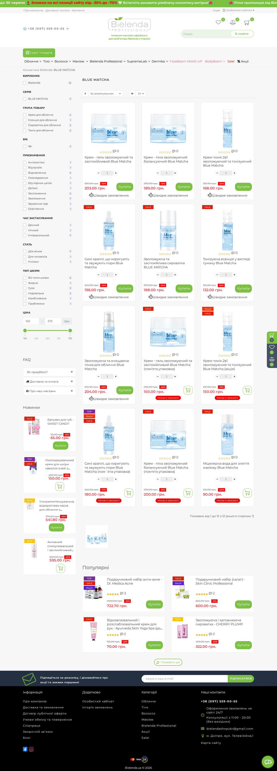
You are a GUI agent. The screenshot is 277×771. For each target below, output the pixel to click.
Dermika (158, 61)
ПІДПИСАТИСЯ (241, 678)
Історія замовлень (97, 707)
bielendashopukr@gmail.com (230, 728)
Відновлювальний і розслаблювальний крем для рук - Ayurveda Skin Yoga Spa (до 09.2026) (133, 626)
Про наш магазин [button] (42, 391)
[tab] (49, 372)
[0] (233, 23)
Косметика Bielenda (37, 70)
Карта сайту (211, 743)
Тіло (46, 61)
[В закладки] (130, 107)
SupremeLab (137, 61)
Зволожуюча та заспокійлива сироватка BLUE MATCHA (164, 263)
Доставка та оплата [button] (43, 381)
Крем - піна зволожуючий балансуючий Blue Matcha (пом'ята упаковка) (166, 468)
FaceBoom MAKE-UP (186, 61)
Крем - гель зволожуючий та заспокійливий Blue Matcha (109, 159)
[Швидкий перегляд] (130, 121)
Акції (244, 61)
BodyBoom (213, 61)
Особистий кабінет (239, 10)
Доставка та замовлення (43, 707)
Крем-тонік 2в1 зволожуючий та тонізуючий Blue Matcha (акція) (227, 365)
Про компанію (33, 10)
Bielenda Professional (106, 61)
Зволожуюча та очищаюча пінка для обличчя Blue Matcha (107, 365)
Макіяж (79, 61)
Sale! (231, 61)
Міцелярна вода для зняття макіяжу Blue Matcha (226, 465)
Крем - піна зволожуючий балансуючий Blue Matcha (166, 159)
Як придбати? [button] (37, 372)
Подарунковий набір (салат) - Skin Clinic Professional (220, 581)
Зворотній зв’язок (38, 732)
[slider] (25, 330)
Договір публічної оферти (45, 713)
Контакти (78, 10)
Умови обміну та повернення (47, 719)
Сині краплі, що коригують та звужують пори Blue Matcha (107, 263)
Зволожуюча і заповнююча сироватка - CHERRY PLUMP (219, 622)
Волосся (61, 61)
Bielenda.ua (133, 768)
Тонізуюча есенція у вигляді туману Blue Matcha (226, 261)
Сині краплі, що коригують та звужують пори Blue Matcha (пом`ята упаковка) (107, 468)
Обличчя (31, 61)
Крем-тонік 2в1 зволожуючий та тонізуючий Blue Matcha (227, 161)
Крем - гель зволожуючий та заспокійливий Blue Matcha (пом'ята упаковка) (168, 365)
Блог (27, 738)
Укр (215, 10)
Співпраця (31, 725)
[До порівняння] (131, 114)
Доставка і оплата (57, 10)
